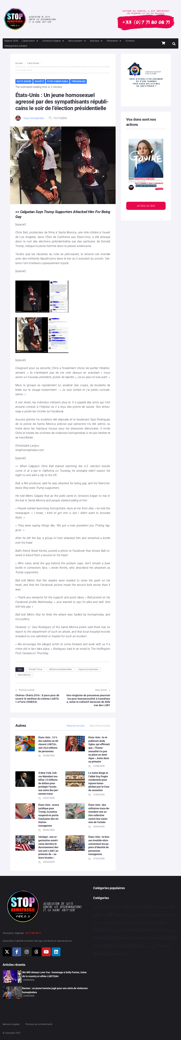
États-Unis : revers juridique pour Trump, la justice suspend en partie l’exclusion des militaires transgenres (48, 815)
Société (39, 81)
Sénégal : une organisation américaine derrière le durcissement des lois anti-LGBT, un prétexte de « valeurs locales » (48, 847)
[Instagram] (26, 951)
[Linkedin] (56, 951)
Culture (168, 915)
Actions (100, 907)
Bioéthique (123, 915)
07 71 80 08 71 (33, 933)
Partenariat (172, 930)
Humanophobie (136, 929)
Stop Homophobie (57, 81)
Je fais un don (146, 205)
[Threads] (36, 951)
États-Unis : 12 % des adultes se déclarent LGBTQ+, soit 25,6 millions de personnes (48, 744)
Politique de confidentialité (38, 1024)
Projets (133, 938)
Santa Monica (24, 675)
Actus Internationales (129, 907)
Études (121, 954)
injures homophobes (88, 669)
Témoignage (78, 81)
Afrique (158, 907)
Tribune (153, 947)
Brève (134, 916)
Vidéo (111, 953)
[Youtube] (46, 951)
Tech (146, 946)
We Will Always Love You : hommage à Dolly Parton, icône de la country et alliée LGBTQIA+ (54, 974)
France (100, 930)
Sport (97, 946)
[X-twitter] (7, 951)
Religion (144, 938)
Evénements (133, 923)
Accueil (19, 63)
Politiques (117, 938)
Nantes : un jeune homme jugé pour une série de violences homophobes (55, 990)
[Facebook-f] (16, 951)
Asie (165, 907)
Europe (118, 922)
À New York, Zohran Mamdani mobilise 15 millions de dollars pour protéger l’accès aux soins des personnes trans (48, 783)
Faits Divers (33, 63)
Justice (159, 929)
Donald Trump (35, 669)
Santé (155, 938)
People (99, 937)
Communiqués (150, 915)
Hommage (114, 930)
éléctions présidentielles (60, 669)
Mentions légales (11, 1024)
